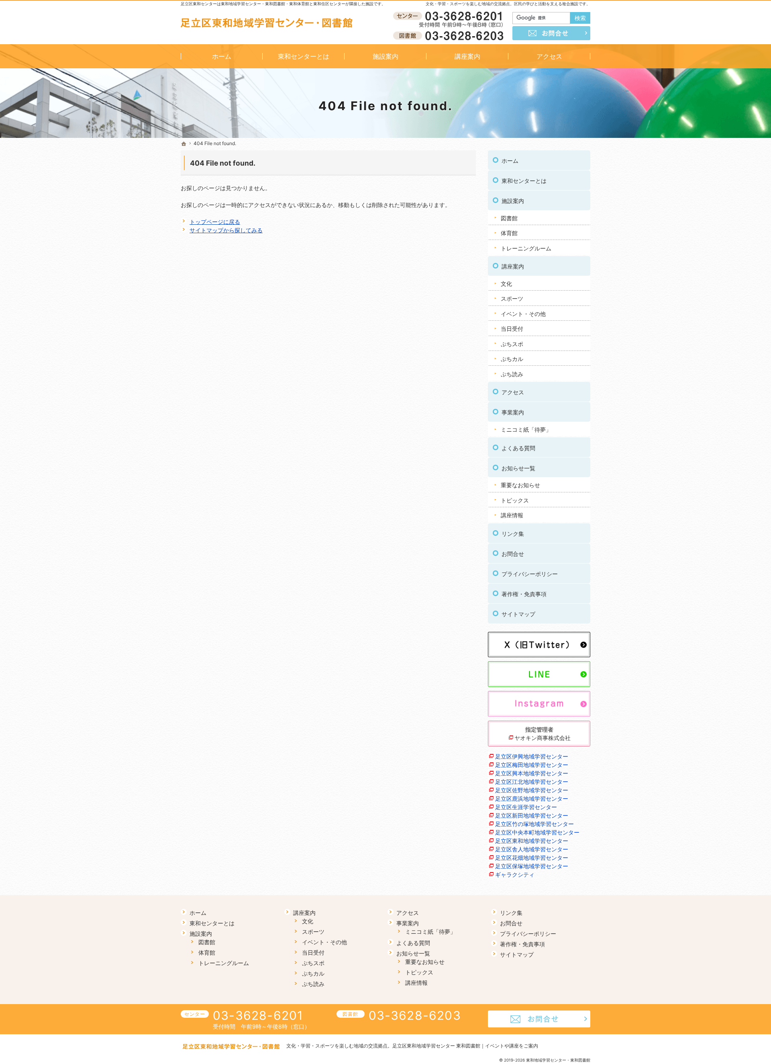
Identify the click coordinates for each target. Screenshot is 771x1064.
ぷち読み (512, 374)
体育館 (509, 233)
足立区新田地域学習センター (531, 815)
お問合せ (513, 553)
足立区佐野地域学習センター (531, 790)
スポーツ (512, 298)
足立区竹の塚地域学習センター (534, 823)
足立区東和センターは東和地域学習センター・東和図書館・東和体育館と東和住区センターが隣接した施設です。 (283, 3)
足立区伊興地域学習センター (531, 756)
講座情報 (512, 515)
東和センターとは (524, 180)
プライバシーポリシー (530, 573)
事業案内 (513, 412)
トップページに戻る (215, 221)
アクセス (513, 392)
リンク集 (513, 533)
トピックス (515, 500)
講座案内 (513, 266)
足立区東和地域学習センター (531, 840)
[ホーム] (184, 144)
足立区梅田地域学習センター (531, 764)
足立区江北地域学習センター (531, 781)
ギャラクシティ (514, 874)
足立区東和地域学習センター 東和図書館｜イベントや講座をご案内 (465, 1046)
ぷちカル (512, 358)
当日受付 (512, 328)
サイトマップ (518, 614)
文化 (506, 283)
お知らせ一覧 (518, 468)
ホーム (510, 160)
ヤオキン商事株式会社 (542, 737)
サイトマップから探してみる (226, 230)
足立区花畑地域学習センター (531, 857)
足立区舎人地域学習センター (531, 849)
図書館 (509, 218)
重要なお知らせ (520, 485)
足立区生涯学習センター (526, 807)
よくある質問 (518, 448)
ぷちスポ (512, 343)
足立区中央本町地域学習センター (537, 832)
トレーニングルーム (526, 248)
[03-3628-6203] (450, 35)
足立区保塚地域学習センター (531, 866)
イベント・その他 (523, 313)
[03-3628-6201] (450, 16)
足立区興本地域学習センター (531, 773)
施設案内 (513, 200)
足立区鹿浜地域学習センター (531, 798)
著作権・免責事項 (524, 593)
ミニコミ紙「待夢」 (526, 429)
